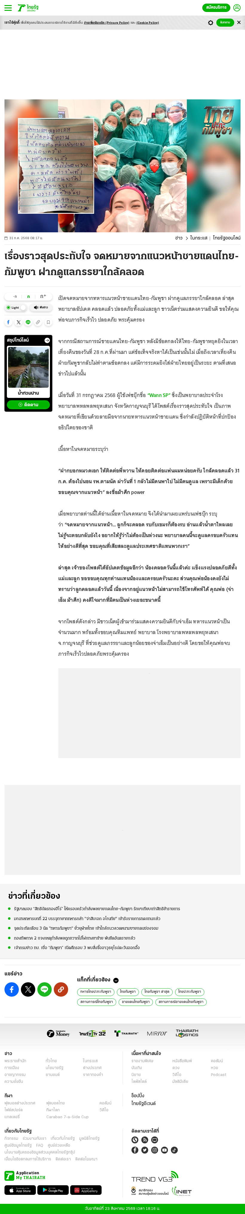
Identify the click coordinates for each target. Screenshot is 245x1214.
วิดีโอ (176, 1075)
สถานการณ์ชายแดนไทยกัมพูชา (181, 1002)
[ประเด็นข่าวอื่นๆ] (47, 340)
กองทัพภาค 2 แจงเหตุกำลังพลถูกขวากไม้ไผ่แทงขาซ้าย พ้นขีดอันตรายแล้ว (74, 938)
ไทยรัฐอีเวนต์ (143, 1103)
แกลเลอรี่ (12, 1117)
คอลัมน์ (217, 1061)
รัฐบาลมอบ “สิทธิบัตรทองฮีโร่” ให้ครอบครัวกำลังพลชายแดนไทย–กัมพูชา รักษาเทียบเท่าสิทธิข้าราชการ (97, 909)
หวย (214, 1068)
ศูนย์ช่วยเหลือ (59, 1145)
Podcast (218, 1075)
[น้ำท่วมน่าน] (28, 367)
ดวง (176, 1068)
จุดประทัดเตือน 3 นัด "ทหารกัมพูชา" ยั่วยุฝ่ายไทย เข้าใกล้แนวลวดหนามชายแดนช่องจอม (86, 928)
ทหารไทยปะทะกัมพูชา (95, 992)
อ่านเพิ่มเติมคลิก (107, 23)
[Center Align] (239, 22)
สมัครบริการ (216, 7)
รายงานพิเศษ (142, 1061)
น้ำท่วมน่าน (28, 393)
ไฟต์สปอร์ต (13, 1110)
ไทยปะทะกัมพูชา (189, 992)
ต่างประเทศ (92, 1068)
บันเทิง (136, 1068)
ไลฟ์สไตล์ (139, 1082)
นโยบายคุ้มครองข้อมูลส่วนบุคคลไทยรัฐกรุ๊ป (39, 1152)
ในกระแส (198, 238)
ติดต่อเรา (63, 1159)
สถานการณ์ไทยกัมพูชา (96, 1002)
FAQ (39, 1145)
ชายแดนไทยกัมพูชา (136, 1002)
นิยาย (136, 1075)
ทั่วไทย (51, 1061)
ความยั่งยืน (13, 1082)
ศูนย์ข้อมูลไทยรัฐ (18, 1145)
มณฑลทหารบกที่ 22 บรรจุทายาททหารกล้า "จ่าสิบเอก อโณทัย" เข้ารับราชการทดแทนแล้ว (87, 919)
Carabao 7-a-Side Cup (67, 1117)
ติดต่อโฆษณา (86, 1159)
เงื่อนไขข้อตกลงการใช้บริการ (27, 1159)
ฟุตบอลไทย (55, 1103)
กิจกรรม (11, 1138)
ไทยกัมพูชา (128, 992)
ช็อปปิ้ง (137, 1096)
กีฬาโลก (53, 1110)
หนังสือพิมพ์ (182, 1061)
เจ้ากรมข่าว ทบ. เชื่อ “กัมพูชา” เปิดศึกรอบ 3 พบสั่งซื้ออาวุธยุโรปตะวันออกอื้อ (77, 948)
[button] (8, 322)
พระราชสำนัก (15, 1061)
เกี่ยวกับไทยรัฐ (63, 1138)
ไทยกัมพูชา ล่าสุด (157, 992)
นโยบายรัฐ (54, 1068)
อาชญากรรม (15, 1075)
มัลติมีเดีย (180, 1082)
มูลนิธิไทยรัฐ (89, 1138)
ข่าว (179, 238)
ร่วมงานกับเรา (34, 1138)
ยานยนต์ (53, 1075)
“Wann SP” (159, 395)
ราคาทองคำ (93, 1075)
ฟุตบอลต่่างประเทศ (19, 1103)
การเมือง (11, 1068)
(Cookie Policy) (148, 23)
